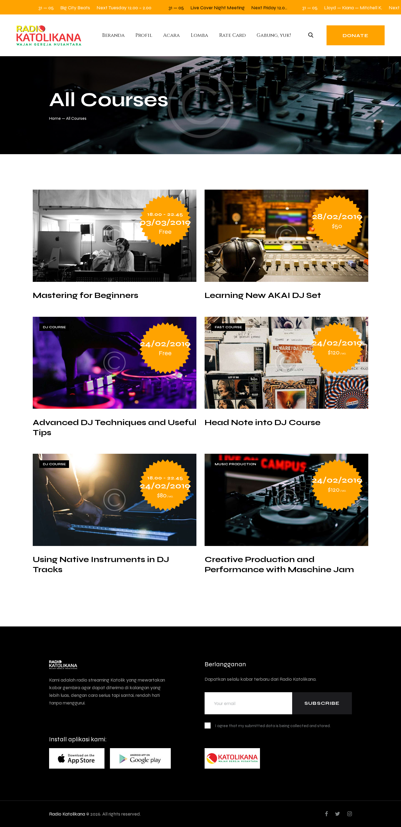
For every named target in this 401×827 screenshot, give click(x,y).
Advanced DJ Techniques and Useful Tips (114, 427)
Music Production (235, 464)
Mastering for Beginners (85, 295)
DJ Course (54, 327)
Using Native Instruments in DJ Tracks (101, 564)
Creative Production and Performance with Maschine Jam (279, 564)
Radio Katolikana (67, 814)
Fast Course (228, 327)
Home (55, 118)
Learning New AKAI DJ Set (263, 295)
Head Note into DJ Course (263, 422)
